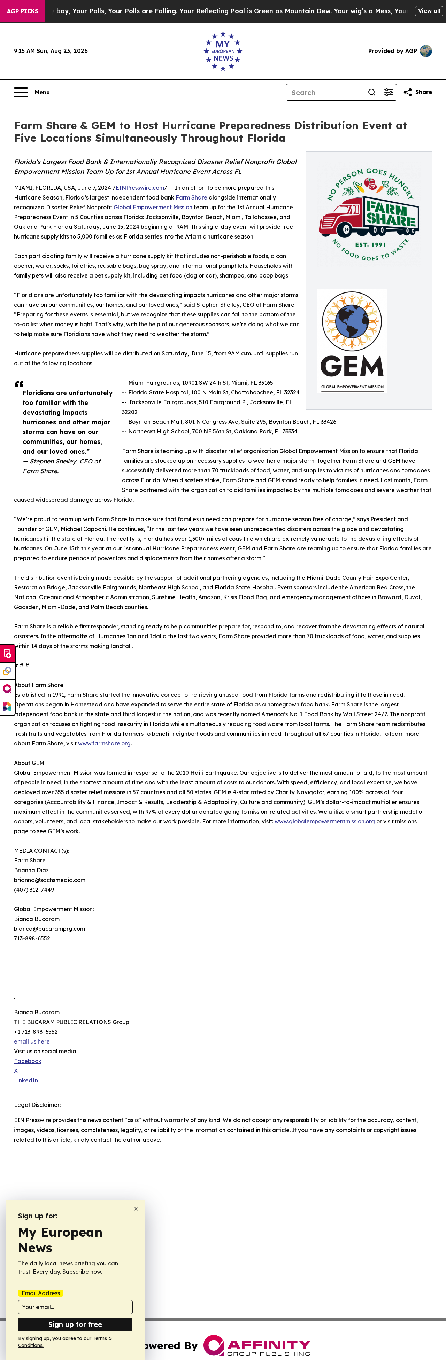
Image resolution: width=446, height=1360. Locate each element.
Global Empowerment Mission (153, 207)
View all (429, 10)
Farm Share (191, 197)
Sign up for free (75, 1324)
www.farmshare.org (104, 743)
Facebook (27, 1060)
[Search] (371, 92)
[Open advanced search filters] (388, 92)
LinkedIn (26, 1080)
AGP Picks (22, 11)
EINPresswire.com (140, 187)
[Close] (136, 1208)
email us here (32, 1041)
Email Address (41, 1293)
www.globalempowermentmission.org (325, 821)
